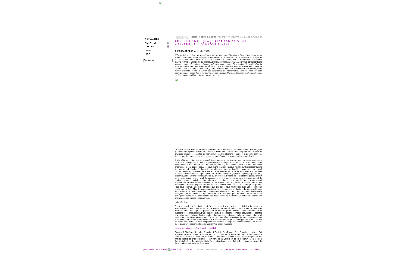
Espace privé (161, 249)
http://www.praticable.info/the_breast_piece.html (195, 228)
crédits (256, 249)
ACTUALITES (152, 39)
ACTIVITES (150, 43)
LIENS (148, 50)
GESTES (149, 46)
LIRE (147, 54)
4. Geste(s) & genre (207, 37)
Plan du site (149, 249)
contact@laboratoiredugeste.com (237, 249)
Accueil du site (182, 37)
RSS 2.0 (192, 249)
